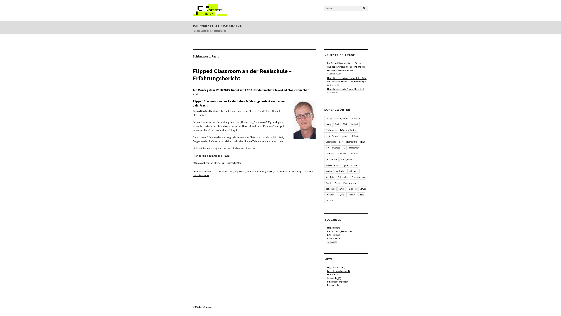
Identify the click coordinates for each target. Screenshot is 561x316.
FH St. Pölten (331, 136)
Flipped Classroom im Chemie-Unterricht (345, 89)
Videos (361, 194)
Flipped (344, 136)
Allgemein (239, 171)
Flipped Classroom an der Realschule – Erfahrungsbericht (242, 74)
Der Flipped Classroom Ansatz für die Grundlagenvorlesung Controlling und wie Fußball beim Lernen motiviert (346, 67)
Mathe (354, 165)
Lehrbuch (353, 153)
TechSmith (332, 242)
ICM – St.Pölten (334, 238)
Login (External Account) (338, 271)
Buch (337, 124)
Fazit (276, 171)
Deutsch (354, 124)
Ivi (344, 147)
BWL (345, 124)
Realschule (285, 171)
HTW (362, 141)
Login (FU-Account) (336, 267)
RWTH (341, 188)
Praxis (337, 183)
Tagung (340, 194)
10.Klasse (251, 171)
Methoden (340, 171)
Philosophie (342, 177)
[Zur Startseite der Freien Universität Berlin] (217, 10)
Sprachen (329, 194)
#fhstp (328, 118)
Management (347, 159)
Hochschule (351, 141)
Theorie (351, 194)
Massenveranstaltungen (336, 165)
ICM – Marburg (333, 234)
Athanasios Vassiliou (202, 171)
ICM (327, 147)
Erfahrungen (331, 130)
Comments (334, 278)
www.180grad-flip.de (271, 122)
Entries (332, 274)
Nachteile (329, 177)
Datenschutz (333, 285)
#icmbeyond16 (341, 118)
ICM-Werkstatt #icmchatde (217, 26)
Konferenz (330, 153)
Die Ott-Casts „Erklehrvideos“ (340, 231)
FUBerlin (355, 136)
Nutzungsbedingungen (337, 281)
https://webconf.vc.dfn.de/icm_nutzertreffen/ (217, 163)
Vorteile (329, 200)
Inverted (336, 147)
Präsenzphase (349, 183)
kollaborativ (354, 147)
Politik (328, 183)
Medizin (329, 171)
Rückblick (352, 188)
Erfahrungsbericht (265, 171)
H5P (341, 141)
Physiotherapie (358, 177)
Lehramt (342, 153)
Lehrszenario (331, 159)
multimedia (354, 171)
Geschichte (330, 141)
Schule (363, 188)
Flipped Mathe (333, 227)
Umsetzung (296, 171)
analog (328, 124)
